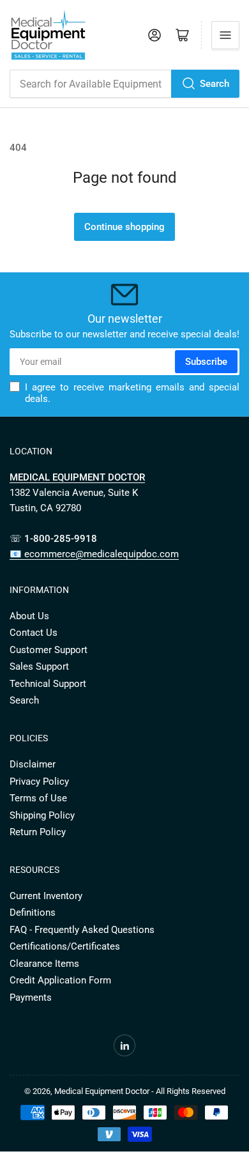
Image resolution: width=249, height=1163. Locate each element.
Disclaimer (33, 764)
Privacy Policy (39, 781)
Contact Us (33, 632)
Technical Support (48, 683)
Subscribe (206, 361)
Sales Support (39, 666)
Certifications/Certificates (65, 946)
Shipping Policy (42, 815)
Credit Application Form (60, 980)
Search (214, 83)
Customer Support (48, 650)
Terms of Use (38, 798)
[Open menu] (225, 35)
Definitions (33, 912)
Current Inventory (46, 896)
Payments (31, 997)
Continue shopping (124, 227)
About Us (29, 616)
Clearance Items (44, 963)
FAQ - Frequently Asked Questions (82, 930)
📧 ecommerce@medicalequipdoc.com (94, 554)
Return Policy (38, 832)
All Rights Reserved (190, 1091)
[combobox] (124, 84)
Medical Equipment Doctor (101, 1091)
